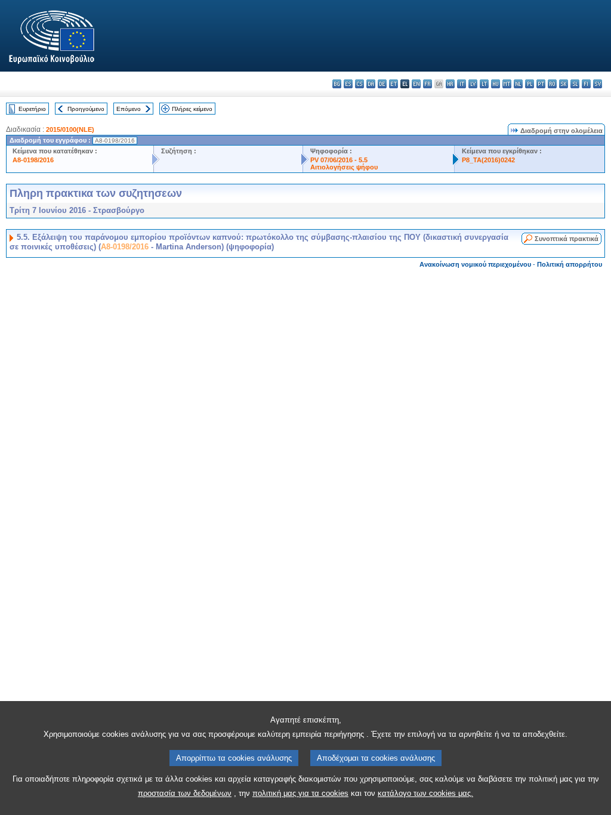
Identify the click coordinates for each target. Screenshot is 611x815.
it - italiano (461, 83)
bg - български (336, 83)
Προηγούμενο (85, 109)
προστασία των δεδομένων (185, 793)
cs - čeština (359, 83)
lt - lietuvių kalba (484, 83)
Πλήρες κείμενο (192, 109)
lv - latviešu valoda (472, 83)
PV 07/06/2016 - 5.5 (339, 159)
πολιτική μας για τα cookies (300, 793)
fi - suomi (586, 83)
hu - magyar (495, 83)
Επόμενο (128, 109)
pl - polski (529, 83)
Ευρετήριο (32, 109)
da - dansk (370, 83)
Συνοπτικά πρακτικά (566, 238)
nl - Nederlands (518, 83)
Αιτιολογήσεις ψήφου (344, 167)
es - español (348, 83)
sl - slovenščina (574, 83)
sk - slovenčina (563, 83)
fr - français (427, 83)
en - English (416, 83)
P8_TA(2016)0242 (488, 159)
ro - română (552, 83)
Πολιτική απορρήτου (569, 264)
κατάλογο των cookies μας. (425, 793)
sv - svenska (597, 83)
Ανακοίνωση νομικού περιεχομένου (475, 264)
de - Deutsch (382, 83)
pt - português (540, 83)
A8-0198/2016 (33, 159)
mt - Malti (506, 83)
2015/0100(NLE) (70, 129)
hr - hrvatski (450, 83)
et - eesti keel (393, 83)
